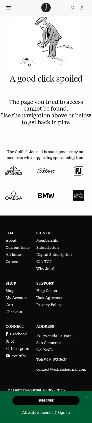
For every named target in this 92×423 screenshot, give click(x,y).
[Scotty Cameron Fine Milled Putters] (13, 170)
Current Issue (17, 247)
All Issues (14, 254)
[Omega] (13, 195)
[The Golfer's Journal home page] (46, 10)
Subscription (47, 247)
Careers (12, 261)
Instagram (19, 348)
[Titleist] (46, 170)
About (11, 240)
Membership (47, 240)
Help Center (47, 290)
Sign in (64, 412)
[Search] (72, 8)
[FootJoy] (78, 170)
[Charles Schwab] (78, 195)
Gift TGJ (43, 261)
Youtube (18, 355)
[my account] (81, 8)
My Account (16, 297)
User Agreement (50, 297)
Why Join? (45, 268)
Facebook (17, 333)
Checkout (14, 311)
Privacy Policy (49, 304)
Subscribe (46, 400)
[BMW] (46, 195)
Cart (9, 304)
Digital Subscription (54, 254)
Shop (10, 290)
